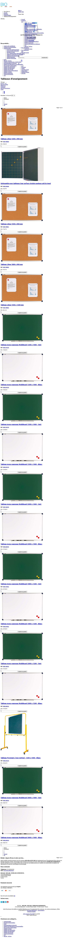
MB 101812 (6, 586)
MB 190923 (6, 307)
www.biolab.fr (41, 910)
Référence (3, 85)
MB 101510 (6, 427)
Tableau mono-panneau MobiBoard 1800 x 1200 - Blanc (21, 624)
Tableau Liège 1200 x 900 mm (12, 139)
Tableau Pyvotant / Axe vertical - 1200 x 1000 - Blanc (21, 758)
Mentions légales (31, 911)
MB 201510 (6, 467)
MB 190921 (6, 226)
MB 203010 (6, 840)
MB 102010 (6, 507)
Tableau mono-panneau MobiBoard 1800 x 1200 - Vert (21, 584)
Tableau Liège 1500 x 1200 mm (12, 305)
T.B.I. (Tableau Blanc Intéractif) (14, 53)
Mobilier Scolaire (8, 71)
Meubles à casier (11, 52)
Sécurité (23, 73)
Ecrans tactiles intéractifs (13, 51)
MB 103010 (6, 800)
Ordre (2, 89)
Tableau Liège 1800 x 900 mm (12, 264)
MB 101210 (6, 347)
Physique (23, 67)
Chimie (23, 68)
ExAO (5, 59)
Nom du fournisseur (5, 88)
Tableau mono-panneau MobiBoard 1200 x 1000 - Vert (21, 345)
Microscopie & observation (10, 65)
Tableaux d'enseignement (13, 55)
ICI (14, 896)
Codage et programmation (10, 47)
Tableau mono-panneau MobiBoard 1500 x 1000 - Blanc (21, 464)
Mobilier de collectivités (9, 67)
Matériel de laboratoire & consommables (13, 64)
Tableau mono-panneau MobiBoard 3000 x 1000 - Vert (21, 798)
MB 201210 (6, 387)
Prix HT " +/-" (4, 83)
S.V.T (22, 66)
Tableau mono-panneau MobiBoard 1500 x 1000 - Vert (21, 424)
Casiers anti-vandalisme (9, 46)
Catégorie (3, 87)
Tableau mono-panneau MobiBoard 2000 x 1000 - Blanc (21, 544)
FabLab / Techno (7, 60)
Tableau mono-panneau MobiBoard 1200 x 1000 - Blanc (21, 384)
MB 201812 (6, 626)
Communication (7, 48)
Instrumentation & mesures (10, 63)
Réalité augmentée (8, 73)
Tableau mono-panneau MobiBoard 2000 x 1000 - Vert (21, 504)
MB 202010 (6, 547)
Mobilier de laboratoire (9, 68)
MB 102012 (6, 666)
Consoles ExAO (25, 69)
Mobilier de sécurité (8, 69)
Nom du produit (4, 84)
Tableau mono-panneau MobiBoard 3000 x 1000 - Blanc (21, 837)
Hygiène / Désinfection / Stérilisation (12, 62)
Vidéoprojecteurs (11, 57)
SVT (5, 75)
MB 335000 (6, 186)
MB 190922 (6, 267)
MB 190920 (6, 141)
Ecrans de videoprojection (13, 49)
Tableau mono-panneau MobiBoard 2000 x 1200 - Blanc (21, 703)
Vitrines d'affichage (11, 58)
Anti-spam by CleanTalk (28, 914)
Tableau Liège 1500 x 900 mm (12, 224)
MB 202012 (6, 706)
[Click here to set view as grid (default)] (4, 91)
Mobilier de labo (25, 72)
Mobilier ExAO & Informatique (11, 70)
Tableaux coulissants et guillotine (15, 54)
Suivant (5, 104)
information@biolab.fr (9, 870)
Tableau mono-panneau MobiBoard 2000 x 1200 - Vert (21, 663)
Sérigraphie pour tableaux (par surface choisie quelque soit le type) (26, 183)
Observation (24, 71)
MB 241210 (6, 760)
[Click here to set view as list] (4, 93)
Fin (4, 105)
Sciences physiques (8, 74)
